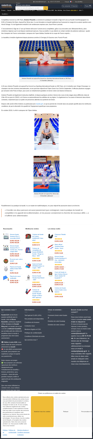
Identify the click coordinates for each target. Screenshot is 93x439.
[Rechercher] (45, 8)
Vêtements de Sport (29, 10)
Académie (5, 14)
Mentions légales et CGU (33, 329)
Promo (3, 10)
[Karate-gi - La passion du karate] (6, 6)
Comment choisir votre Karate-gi (57, 316)
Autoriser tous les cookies (42, 411)
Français (67, 1)
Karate (9, 10)
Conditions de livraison (32, 322)
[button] (88, 6)
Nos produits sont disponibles (34, 319)
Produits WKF (50, 10)
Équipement (40, 10)
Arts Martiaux (17, 10)
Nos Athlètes (58, 10)
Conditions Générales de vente (35, 336)
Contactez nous (30, 326)
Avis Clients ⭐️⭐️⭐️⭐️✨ (70, 10)
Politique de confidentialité (33, 333)
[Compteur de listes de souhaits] (81, 6)
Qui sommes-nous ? (31, 340)
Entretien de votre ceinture (56, 324)
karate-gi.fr (39, 104)
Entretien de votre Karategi (56, 321)
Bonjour (23, 4)
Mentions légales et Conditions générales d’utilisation (23, 432)
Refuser (65, 411)
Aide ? (81, 10)
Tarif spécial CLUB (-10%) (33, 315)
